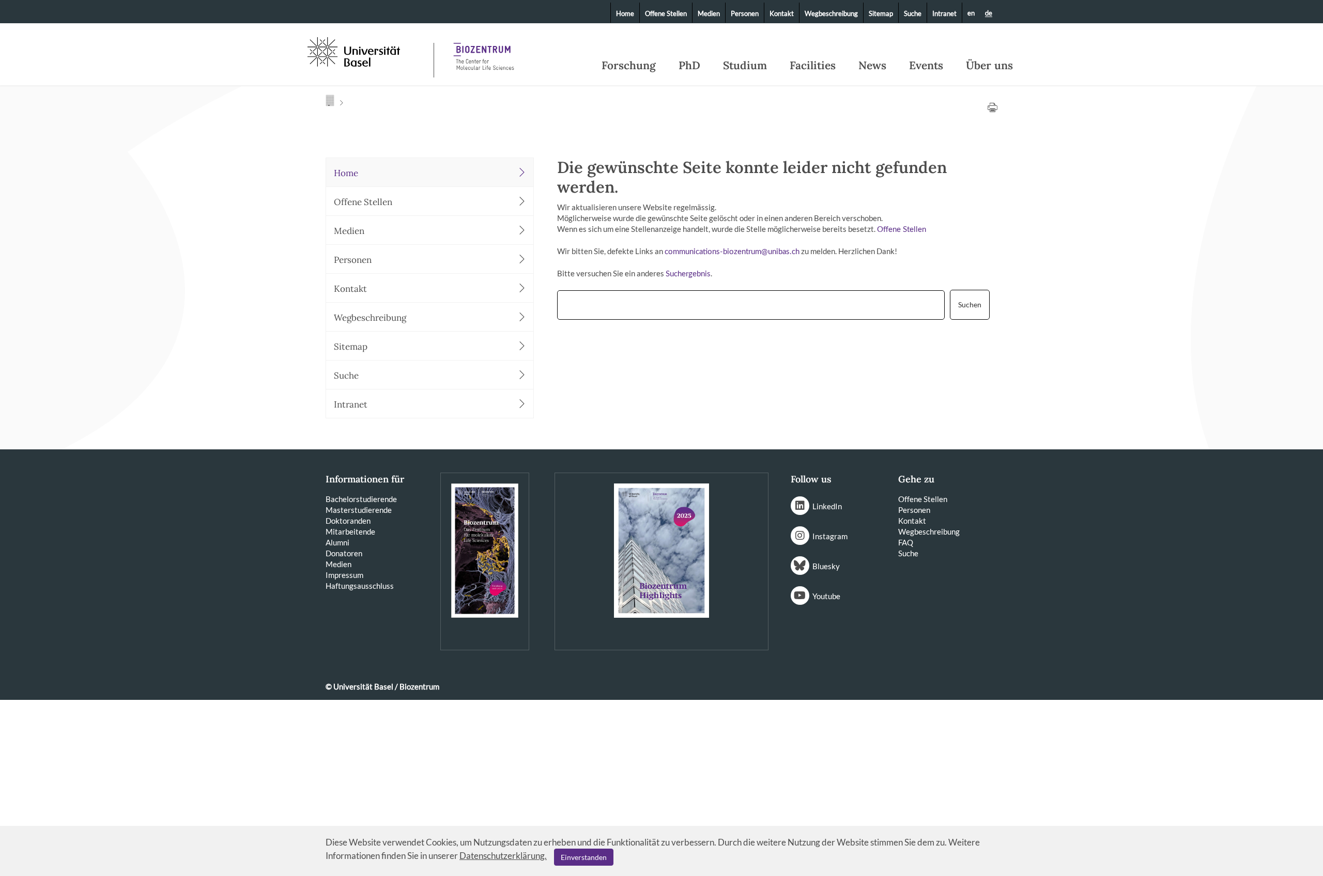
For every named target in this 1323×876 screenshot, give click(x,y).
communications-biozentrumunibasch (732, 252)
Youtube (826, 596)
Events (926, 65)
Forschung (629, 65)
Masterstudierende (359, 509)
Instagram (830, 536)
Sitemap (881, 13)
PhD (689, 65)
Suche (912, 13)
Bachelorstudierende (361, 499)
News (872, 65)
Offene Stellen (666, 13)
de (988, 13)
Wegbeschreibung (831, 13)
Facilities (813, 65)
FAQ (905, 542)
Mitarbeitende (350, 531)
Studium (745, 65)
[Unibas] (369, 50)
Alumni (337, 542)
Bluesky (826, 566)
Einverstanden (584, 857)
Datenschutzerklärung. (503, 855)
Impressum (344, 575)
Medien (709, 13)
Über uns (989, 65)
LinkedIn (827, 506)
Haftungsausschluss (360, 585)
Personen (745, 13)
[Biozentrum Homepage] (484, 51)
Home (625, 13)
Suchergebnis (688, 274)
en (971, 13)
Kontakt (782, 13)
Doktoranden (348, 520)
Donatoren (344, 553)
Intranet (944, 13)
